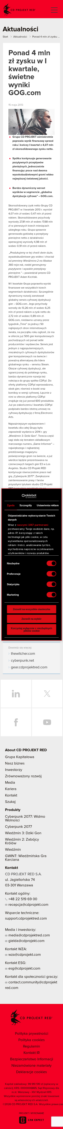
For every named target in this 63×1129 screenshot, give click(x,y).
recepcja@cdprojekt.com (27, 905)
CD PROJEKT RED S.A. (23, 874)
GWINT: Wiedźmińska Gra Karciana (26, 858)
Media (10, 783)
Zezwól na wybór (31, 618)
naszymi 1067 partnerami (32, 524)
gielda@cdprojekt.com (26, 941)
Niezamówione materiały (31, 1066)
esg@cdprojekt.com (23, 968)
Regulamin (31, 1046)
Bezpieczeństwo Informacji (31, 1059)
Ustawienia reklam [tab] (47, 505)
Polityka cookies (31, 1040)
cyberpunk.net (22, 660)
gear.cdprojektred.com (29, 667)
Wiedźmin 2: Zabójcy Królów (22, 841)
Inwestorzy (13, 770)
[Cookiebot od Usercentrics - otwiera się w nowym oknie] (21, 496)
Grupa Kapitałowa (19, 757)
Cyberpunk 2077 (18, 827)
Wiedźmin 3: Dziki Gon (23, 833)
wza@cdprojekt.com (24, 955)
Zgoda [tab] (10, 505)
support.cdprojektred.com (26, 918)
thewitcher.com (23, 654)
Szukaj (10, 802)
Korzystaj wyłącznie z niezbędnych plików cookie (31, 629)
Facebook (16, 722)
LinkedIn (16, 694)
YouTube (47, 722)
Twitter (47, 694)
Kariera (10, 789)
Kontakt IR (32, 1053)
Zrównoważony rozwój (23, 776)
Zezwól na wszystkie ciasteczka (31, 609)
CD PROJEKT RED (19, 9)
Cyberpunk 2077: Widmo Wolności (25, 818)
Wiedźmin (13, 850)
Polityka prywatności (31, 1034)
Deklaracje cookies (31, 1072)
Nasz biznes (15, 763)
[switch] (51, 573)
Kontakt (11, 795)
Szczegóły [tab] (25, 505)
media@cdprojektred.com (28, 935)
